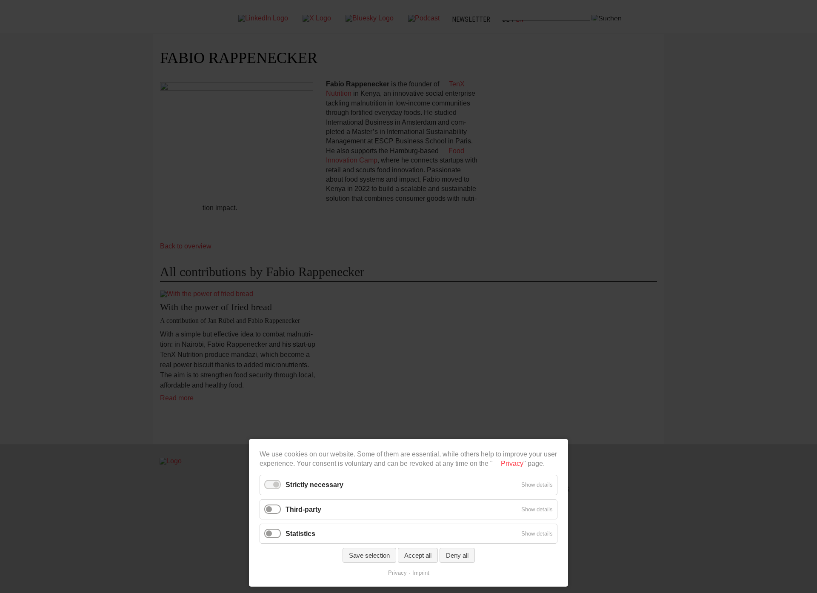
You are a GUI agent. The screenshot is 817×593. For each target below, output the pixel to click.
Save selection (369, 555)
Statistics (300, 533)
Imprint (420, 573)
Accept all (417, 555)
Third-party (303, 509)
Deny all (457, 555)
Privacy (512, 463)
